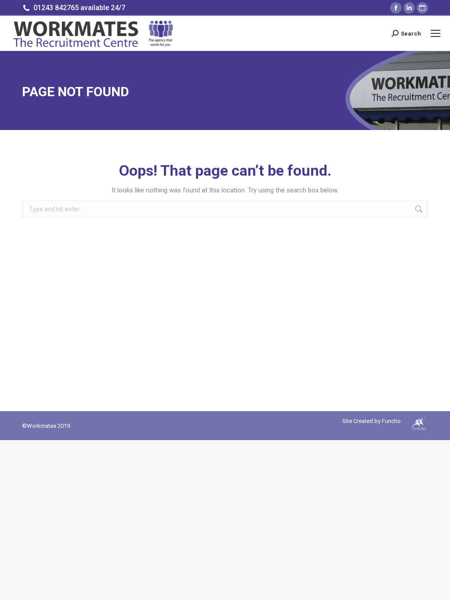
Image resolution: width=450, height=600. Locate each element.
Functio (391, 421)
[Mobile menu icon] (435, 33)
